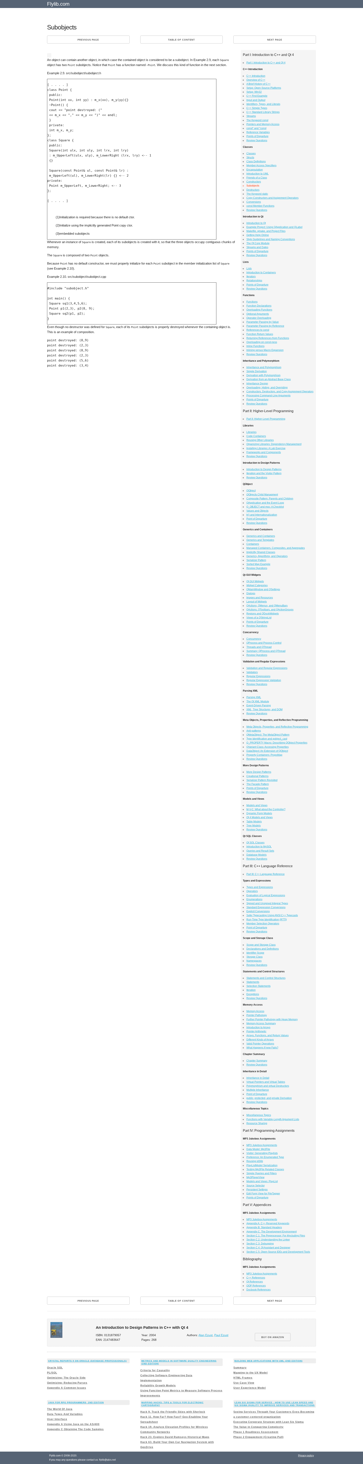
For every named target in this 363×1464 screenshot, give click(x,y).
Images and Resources (259, 597)
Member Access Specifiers (261, 165)
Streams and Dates (257, 247)
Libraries (251, 432)
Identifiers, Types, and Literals (263, 104)
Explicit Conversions (258, 911)
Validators (252, 672)
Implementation (151, 1380)
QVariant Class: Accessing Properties (267, 746)
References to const (257, 329)
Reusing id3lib (254, 1161)
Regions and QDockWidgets (262, 613)
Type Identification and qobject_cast (266, 738)
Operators (252, 891)
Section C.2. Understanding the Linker (268, 1239)
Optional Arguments (257, 313)
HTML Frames (243, 1377)
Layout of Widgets (256, 601)
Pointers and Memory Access (262, 124)
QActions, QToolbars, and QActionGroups (269, 609)
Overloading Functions (259, 309)
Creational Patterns (257, 776)
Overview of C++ (255, 79)
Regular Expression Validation (263, 680)
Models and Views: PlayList (262, 1181)
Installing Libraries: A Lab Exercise (265, 448)
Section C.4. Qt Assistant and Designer (268, 1247)
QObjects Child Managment (262, 494)
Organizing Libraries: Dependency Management (273, 444)
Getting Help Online (257, 235)
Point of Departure (256, 518)
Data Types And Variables (65, 1414)
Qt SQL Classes (255, 842)
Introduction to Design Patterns (263, 469)
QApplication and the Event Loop (265, 502)
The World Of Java (59, 1409)
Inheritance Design (257, 383)
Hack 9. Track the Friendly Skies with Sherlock (172, 1411)
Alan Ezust (206, 1335)
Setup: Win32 (254, 91)
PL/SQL (52, 1372)
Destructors (252, 189)
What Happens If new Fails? (262, 1047)
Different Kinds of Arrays (260, 1039)
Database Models (256, 854)
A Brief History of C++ (258, 83)
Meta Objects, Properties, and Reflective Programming (277, 726)
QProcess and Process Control (263, 642)
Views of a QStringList (258, 617)
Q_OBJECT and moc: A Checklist (265, 506)
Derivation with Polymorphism (263, 375)
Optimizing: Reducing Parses (67, 1382)
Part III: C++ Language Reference (265, 874)
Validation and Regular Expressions (266, 668)
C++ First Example (256, 95)
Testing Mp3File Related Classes (265, 1169)
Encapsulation (254, 169)
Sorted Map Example (258, 564)
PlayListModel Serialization (262, 1165)
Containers (252, 544)
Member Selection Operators (262, 923)
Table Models (254, 821)
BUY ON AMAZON (272, 1337)
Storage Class (254, 956)
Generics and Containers (260, 536)
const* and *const (256, 128)
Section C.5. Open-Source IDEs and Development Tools (278, 1251)
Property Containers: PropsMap (264, 754)
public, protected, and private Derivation (269, 1098)
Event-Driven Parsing (258, 705)
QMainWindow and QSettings (263, 589)
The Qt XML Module (257, 701)
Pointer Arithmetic (256, 1031)
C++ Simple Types (256, 108)
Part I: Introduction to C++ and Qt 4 (265, 62)
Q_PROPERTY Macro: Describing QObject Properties (276, 742)
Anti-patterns (253, 730)
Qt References (254, 1281)
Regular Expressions (258, 676)
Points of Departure (257, 136)
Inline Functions (255, 346)
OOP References (256, 1285)
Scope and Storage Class (261, 944)
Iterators (251, 276)
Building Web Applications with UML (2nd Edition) (268, 1361)
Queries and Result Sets (260, 850)
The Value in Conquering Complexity (258, 1427)
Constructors (253, 181)
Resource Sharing (256, 1123)
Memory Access (255, 1011)
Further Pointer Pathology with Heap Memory (272, 1019)
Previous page (88, 39)
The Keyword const (257, 120)
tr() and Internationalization (261, 514)
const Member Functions (260, 205)
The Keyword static (257, 193)
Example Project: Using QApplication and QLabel (274, 227)
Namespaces (254, 960)
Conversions (253, 201)
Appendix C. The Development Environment (271, 1231)
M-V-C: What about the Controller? (265, 809)
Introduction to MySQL (259, 846)
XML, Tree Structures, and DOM (264, 709)
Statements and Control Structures (265, 978)
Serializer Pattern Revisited (262, 780)
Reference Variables (258, 132)
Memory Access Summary (261, 1023)
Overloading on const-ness (261, 342)
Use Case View (243, 1382)
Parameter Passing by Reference (265, 325)
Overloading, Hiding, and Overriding (267, 387)
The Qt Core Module (258, 243)
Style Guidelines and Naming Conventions (270, 239)
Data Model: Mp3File (258, 1149)
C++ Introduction (255, 75)
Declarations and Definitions (262, 948)
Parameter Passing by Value (262, 321)
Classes (251, 153)
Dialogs (250, 593)
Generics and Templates (260, 540)
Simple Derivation (256, 371)
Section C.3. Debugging (260, 1243)
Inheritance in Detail (257, 1077)
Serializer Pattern (256, 560)
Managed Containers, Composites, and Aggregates (275, 548)
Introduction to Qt (256, 223)
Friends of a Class (256, 177)
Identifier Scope (255, 952)
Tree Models (253, 825)
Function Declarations (258, 305)
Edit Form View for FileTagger (263, 1193)
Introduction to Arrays (258, 1027)
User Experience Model (249, 1387)
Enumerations (254, 899)
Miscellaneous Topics (258, 1115)
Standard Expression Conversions (265, 907)
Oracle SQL (55, 1367)
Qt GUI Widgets (255, 581)
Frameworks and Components (263, 452)
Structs (250, 157)
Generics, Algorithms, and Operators (267, 556)
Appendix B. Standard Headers (264, 1227)
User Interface (57, 1419)
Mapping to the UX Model (250, 1372)
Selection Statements (258, 986)
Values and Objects (257, 510)
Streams (251, 116)
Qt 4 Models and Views (259, 817)
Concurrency (253, 638)
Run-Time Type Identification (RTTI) (266, 919)
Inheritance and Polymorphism (263, 367)
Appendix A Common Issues (66, 1387)
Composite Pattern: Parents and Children (269, 498)
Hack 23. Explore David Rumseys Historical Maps (174, 1437)
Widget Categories (257, 585)
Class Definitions (256, 161)
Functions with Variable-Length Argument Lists (272, 1119)
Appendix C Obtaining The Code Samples (75, 1429)
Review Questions (256, 140)
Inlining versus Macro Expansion (265, 350)
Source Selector (255, 1185)
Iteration (251, 990)
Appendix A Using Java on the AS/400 (73, 1424)
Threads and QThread (259, 647)
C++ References (255, 1277)
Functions (252, 301)
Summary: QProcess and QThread (265, 651)
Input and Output (255, 100)
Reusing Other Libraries (260, 440)
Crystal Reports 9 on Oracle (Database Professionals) (87, 1361)
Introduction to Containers (261, 272)
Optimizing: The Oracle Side (66, 1377)
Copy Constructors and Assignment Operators (272, 197)
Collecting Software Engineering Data (166, 1375)
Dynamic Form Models (259, 813)
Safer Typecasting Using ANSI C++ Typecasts (272, 915)
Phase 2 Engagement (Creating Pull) (258, 1437)
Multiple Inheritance (257, 1089)
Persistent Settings (257, 1189)
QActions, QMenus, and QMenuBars (267, 605)
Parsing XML (253, 697)
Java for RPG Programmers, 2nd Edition (76, 1402)
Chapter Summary (256, 1060)
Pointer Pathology (256, 1015)
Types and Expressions (259, 887)
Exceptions (252, 994)
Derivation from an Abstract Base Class (268, 379)
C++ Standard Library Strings (263, 112)
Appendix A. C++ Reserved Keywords (267, 1223)
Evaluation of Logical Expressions (265, 895)
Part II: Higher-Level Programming (265, 418)
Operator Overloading (258, 317)
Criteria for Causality (155, 1370)
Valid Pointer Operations (260, 1043)
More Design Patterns (258, 771)
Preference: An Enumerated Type (265, 1157)
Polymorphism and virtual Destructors (267, 1085)
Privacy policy (306, 1455)
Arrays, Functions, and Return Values (267, 1035)
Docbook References (258, 1289)
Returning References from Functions (267, 338)
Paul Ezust (221, 1335)
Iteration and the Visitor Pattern (263, 473)
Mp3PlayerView (255, 1177)
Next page (274, 39)
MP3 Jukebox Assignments (261, 1145)
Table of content (181, 39)
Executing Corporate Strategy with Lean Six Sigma (268, 1421)
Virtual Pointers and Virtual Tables (265, 1081)
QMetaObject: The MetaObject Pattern (267, 734)
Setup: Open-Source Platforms (263, 87)
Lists (249, 268)
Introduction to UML (257, 173)
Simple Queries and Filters (261, 1173)
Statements (252, 982)
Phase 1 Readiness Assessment (255, 1432)
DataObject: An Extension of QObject (267, 750)
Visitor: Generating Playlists (262, 1153)
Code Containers (256, 436)
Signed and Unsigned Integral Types (267, 903)
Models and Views (256, 805)
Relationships (254, 280)
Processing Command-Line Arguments (268, 395)
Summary (240, 1367)
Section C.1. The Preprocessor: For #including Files (275, 1235)
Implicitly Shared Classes (260, 552)
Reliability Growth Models (158, 1385)
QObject (251, 490)
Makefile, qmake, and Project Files (265, 231)
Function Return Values (259, 334)
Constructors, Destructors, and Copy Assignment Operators (279, 391)
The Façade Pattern (257, 784)
